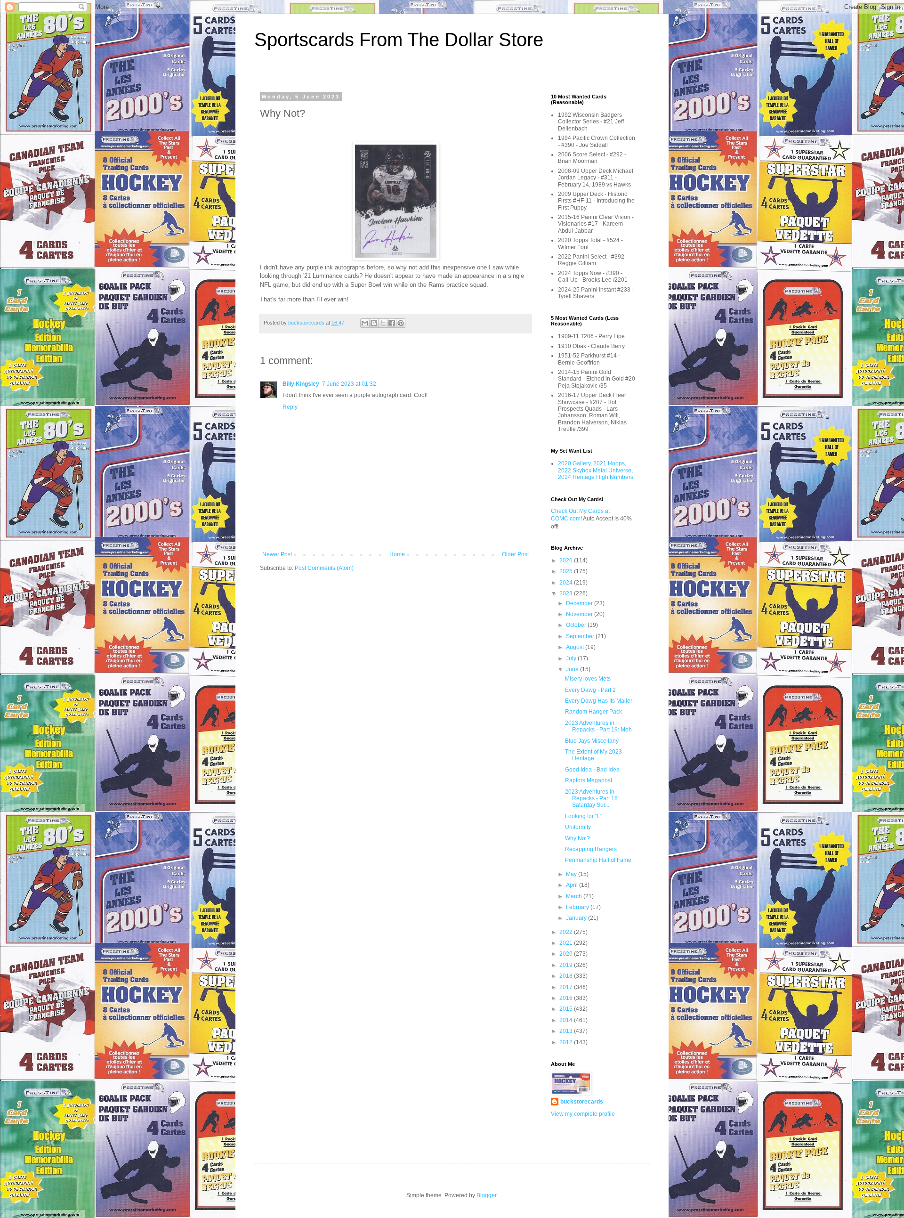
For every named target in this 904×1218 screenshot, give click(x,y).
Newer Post (277, 554)
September (581, 636)
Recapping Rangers (591, 849)
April (572, 885)
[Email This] (365, 323)
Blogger (486, 1195)
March (574, 896)
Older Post (515, 554)
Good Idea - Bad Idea (592, 769)
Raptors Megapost (588, 780)
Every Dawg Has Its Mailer (598, 701)
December (580, 603)
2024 (566, 582)
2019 (566, 965)
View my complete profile (583, 1114)
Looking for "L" (583, 816)
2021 (566, 943)
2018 (566, 976)
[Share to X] (382, 323)
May (572, 874)
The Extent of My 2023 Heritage (593, 755)
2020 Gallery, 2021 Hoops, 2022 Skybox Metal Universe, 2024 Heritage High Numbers (595, 470)
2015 (566, 1009)
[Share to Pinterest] (400, 323)
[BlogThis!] (374, 323)
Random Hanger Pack (593, 711)
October (577, 625)
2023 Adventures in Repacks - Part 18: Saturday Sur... (592, 798)
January (577, 918)
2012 (566, 1042)
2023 (566, 593)
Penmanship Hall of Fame (598, 860)
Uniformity (578, 827)
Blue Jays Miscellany (592, 741)
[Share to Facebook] (391, 323)
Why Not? (577, 838)
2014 (566, 1020)
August (575, 647)
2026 (566, 560)
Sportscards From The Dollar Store (398, 39)
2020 (566, 953)
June (573, 669)
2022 (566, 932)
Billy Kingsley (300, 384)
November (580, 614)
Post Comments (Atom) (324, 568)
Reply (290, 407)
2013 (566, 1031)
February (578, 907)
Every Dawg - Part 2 (590, 690)
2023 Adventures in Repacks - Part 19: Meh (598, 726)
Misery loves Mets (588, 678)
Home (397, 554)
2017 (566, 987)
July (572, 658)
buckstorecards (581, 1101)
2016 (566, 998)
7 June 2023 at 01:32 (349, 384)
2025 (566, 571)
